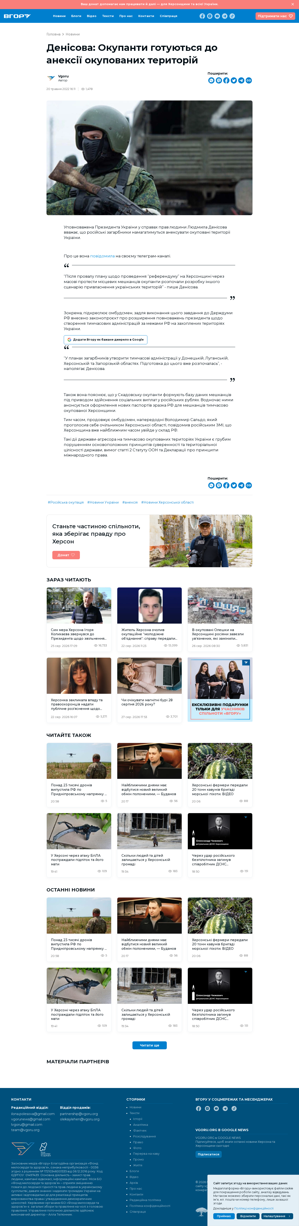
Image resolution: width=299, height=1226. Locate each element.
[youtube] (217, 16)
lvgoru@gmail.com (26, 1124)
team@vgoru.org (25, 1130)
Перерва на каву (146, 1153)
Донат (63, 555)
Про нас (126, 16)
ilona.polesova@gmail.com (33, 1114)
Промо (138, 1159)
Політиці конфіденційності (254, 1208)
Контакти (146, 16)
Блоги (76, 16)
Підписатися (208, 1154)
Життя (137, 1165)
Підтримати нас (272, 16)
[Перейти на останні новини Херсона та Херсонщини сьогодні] (17, 16)
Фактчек (139, 1130)
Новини (59, 16)
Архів (134, 1183)
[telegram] (224, 16)
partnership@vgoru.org (79, 1114)
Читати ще (149, 1045)
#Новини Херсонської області (167, 502)
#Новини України (103, 502)
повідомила (102, 256)
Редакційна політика (145, 1200)
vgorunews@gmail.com (30, 1119)
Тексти (108, 16)
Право (138, 1142)
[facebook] (202, 16)
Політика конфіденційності (150, 1206)
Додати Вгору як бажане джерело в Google (108, 339)
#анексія (130, 502)
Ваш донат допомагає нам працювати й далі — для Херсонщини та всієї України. (149, 4)
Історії (137, 1119)
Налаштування (274, 1216)
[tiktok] (231, 16)
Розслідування (144, 1136)
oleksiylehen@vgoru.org (80, 1119)
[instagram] (209, 16)
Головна (53, 34)
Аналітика (140, 1124)
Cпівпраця (168, 16)
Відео (91, 16)
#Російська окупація (66, 502)
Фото (137, 1148)
